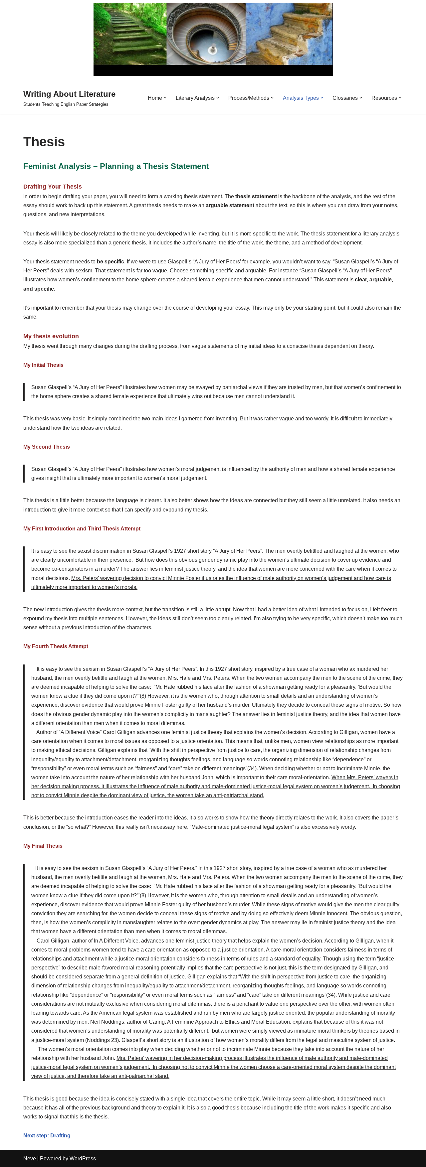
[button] (165, 97)
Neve (29, 1158)
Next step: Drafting (47, 1135)
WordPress (83, 1158)
